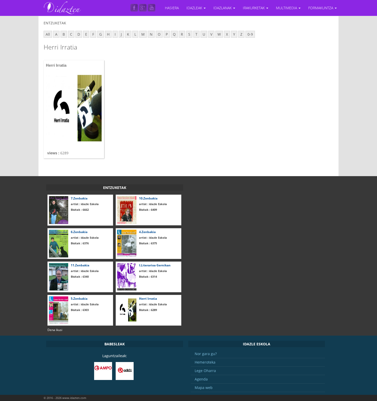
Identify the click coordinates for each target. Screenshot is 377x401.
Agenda (201, 379)
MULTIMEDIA (287, 7)
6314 (148, 276)
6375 (148, 243)
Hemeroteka (205, 362)
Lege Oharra (205, 370)
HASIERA (172, 7)
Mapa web (204, 387)
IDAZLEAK (194, 7)
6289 (148, 310)
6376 (80, 243)
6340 (80, 276)
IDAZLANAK (223, 7)
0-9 (250, 34)
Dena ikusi (54, 330)
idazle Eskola (85, 204)
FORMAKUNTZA (321, 7)
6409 (148, 210)
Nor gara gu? (206, 353)
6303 (80, 310)
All (48, 34)
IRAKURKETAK (254, 7)
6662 (80, 210)
